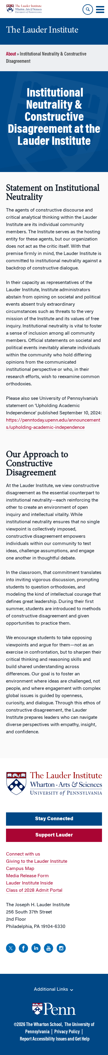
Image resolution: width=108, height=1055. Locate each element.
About (11, 54)
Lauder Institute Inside (29, 883)
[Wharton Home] (24, 9)
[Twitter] (11, 949)
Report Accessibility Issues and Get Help (54, 1039)
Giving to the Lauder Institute (36, 861)
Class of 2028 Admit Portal (34, 890)
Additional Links (51, 989)
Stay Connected (54, 819)
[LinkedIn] (36, 949)
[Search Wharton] (87, 9)
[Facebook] (23, 949)
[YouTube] (48, 949)
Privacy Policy (67, 1032)
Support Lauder (54, 835)
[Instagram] (61, 949)
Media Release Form (27, 876)
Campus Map (20, 868)
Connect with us (23, 854)
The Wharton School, (44, 1024)
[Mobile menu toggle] (99, 9)
